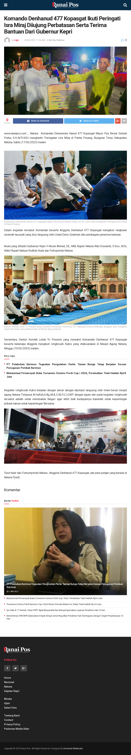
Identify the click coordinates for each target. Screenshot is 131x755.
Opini (7, 703)
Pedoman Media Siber (16, 728)
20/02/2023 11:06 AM (34, 40)
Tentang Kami (12, 715)
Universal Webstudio (73, 748)
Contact (8, 720)
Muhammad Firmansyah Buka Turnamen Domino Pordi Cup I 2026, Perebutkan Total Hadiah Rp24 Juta (54, 598)
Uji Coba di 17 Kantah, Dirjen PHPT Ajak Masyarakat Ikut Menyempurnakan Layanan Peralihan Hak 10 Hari (55, 610)
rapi (16, 40)
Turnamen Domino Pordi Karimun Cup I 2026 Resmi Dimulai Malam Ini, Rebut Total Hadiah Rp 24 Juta (53, 604)
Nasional (9, 682)
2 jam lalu (13, 591)
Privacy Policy (12, 724)
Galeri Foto (10, 707)
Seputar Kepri (11, 691)
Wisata (8, 699)
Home (7, 677)
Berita (52, 40)
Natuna (60, 40)
